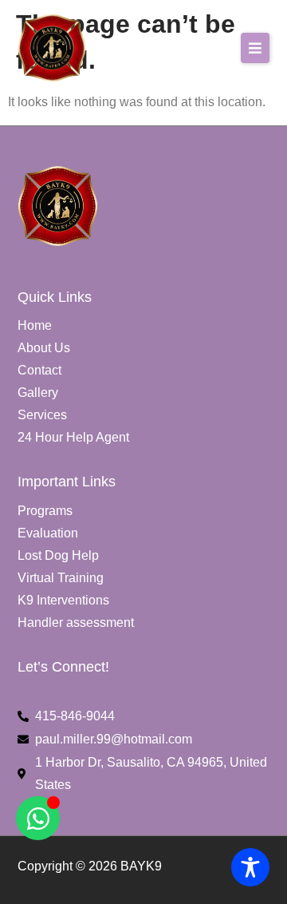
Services (42, 415)
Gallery (38, 392)
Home (35, 325)
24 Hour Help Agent (73, 437)
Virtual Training (61, 578)
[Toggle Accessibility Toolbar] (250, 867)
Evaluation (48, 533)
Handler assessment (76, 622)
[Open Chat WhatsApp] (38, 818)
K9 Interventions (63, 600)
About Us (44, 348)
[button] (255, 48)
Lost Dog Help (58, 555)
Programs (45, 510)
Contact (39, 370)
